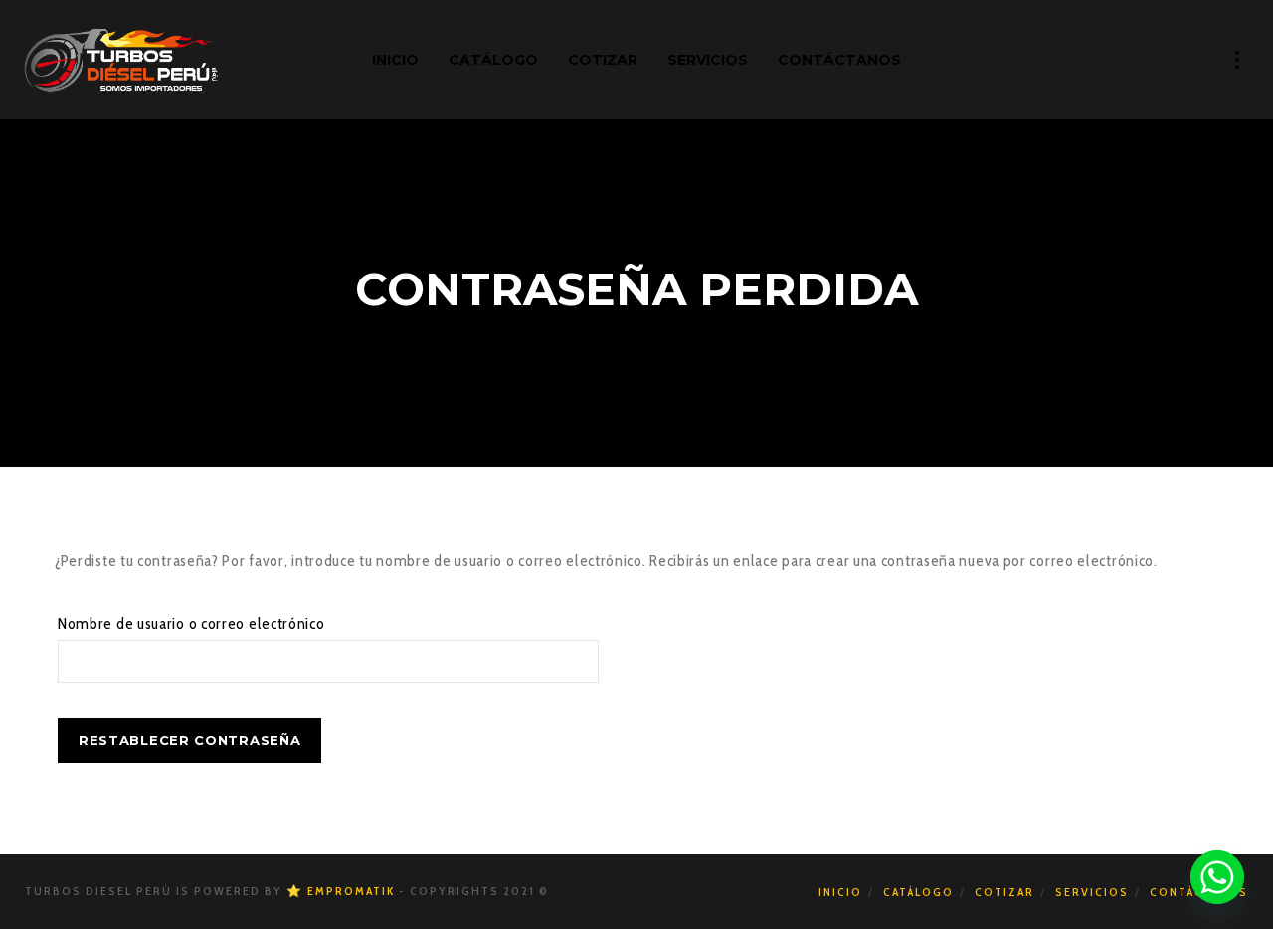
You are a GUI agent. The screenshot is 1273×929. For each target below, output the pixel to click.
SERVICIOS (1092, 891)
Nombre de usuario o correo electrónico (191, 623)
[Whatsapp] (1217, 877)
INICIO (840, 891)
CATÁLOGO (918, 891)
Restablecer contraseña (189, 740)
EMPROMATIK (351, 890)
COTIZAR (1004, 891)
